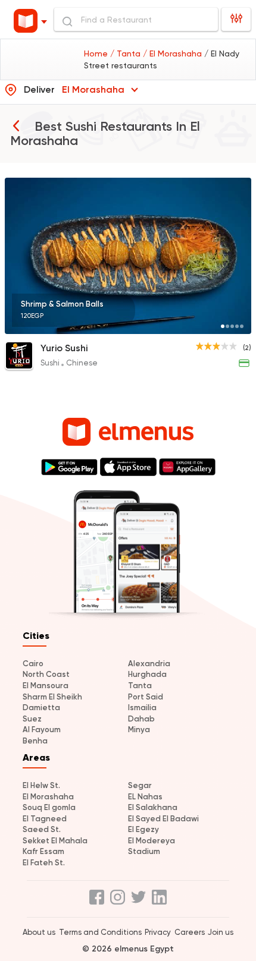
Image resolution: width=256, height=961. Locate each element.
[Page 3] (232, 326)
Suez (32, 718)
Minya (139, 729)
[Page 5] (241, 326)
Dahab (141, 718)
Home (97, 53)
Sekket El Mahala (55, 840)
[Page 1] (222, 326)
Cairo (33, 663)
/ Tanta (126, 53)
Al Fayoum (42, 729)
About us (39, 932)
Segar (140, 785)
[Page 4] (237, 326)
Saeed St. (42, 829)
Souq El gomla (49, 807)
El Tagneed (45, 818)
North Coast (46, 674)
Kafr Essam (43, 851)
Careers (189, 932)
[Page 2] (227, 326)
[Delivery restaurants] (16, 125)
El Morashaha (48, 796)
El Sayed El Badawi (163, 818)
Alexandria (149, 663)
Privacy (158, 932)
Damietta (41, 707)
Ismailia (142, 707)
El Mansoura (45, 685)
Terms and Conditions (100, 932)
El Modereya (151, 840)
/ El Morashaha (173, 53)
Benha (35, 740)
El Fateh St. (44, 862)
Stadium (144, 851)
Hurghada (147, 674)
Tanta (140, 685)
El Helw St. (41, 785)
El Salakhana (152, 807)
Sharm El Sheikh (52, 696)
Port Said (145, 696)
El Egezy (143, 829)
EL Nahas (145, 796)
